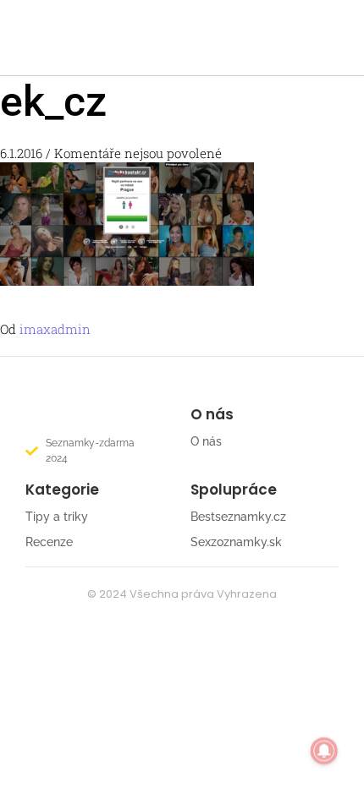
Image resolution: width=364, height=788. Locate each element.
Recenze (49, 542)
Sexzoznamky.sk (236, 542)
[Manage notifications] (324, 750)
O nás (206, 441)
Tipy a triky (56, 516)
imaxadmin (55, 328)
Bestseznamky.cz (238, 516)
